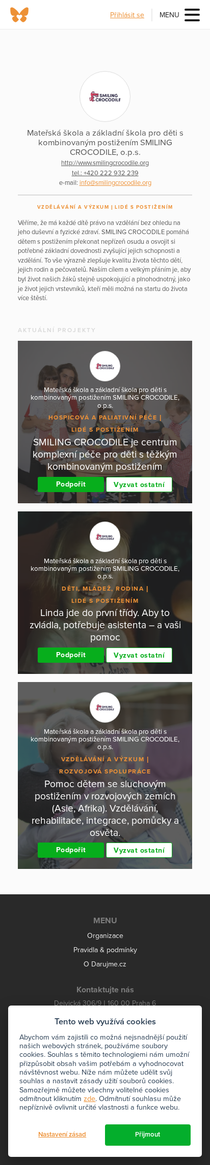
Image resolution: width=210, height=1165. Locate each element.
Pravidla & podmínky (105, 950)
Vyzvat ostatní (139, 484)
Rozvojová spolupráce (105, 771)
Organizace (105, 935)
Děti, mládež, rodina (103, 588)
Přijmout (147, 1134)
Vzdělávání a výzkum (73, 207)
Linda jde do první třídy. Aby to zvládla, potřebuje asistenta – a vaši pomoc (105, 625)
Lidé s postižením (144, 207)
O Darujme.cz (105, 964)
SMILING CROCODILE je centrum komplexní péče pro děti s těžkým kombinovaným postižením (105, 454)
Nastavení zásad (62, 1134)
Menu (169, 15)
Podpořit (71, 484)
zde (89, 1098)
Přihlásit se (127, 15)
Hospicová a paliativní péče (103, 417)
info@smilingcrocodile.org (115, 183)
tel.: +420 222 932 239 (105, 173)
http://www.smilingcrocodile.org (105, 163)
